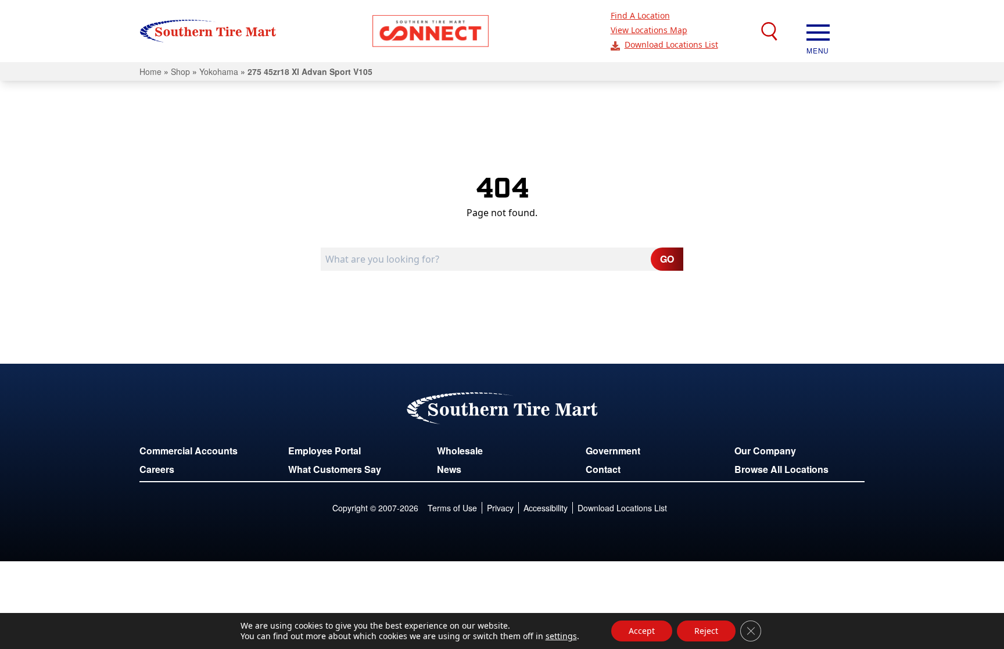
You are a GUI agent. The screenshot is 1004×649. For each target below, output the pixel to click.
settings (561, 636)
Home (150, 71)
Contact (603, 469)
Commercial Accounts (188, 450)
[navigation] (818, 31)
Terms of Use (452, 508)
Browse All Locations (781, 469)
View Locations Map (649, 29)
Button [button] (430, 31)
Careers (156, 469)
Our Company (765, 450)
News (449, 469)
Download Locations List (671, 44)
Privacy (500, 508)
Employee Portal (324, 450)
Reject (706, 630)
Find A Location (640, 15)
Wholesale (460, 450)
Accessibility (545, 508)
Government (613, 450)
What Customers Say (334, 469)
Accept (642, 630)
